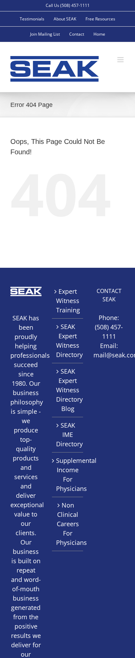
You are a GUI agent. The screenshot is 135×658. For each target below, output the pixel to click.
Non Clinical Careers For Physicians (68, 524)
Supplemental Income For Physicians (68, 474)
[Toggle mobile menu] (121, 59)
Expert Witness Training (68, 300)
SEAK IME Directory (68, 434)
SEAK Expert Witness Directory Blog (68, 390)
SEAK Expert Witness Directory (68, 340)
